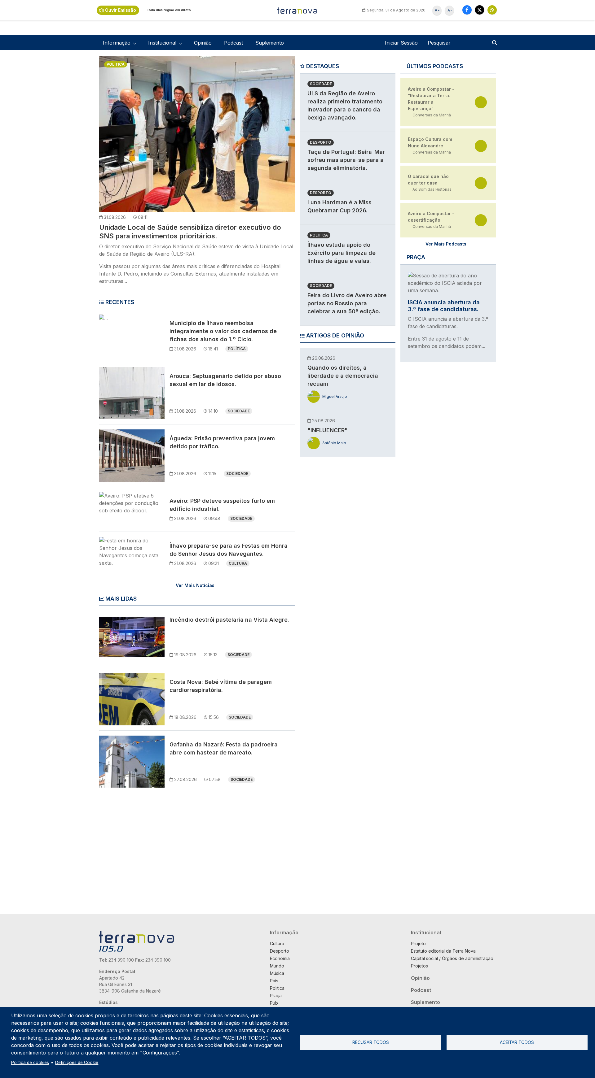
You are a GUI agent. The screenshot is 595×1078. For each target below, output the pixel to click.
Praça (276, 995)
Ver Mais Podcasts (445, 243)
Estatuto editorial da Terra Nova (443, 951)
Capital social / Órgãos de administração (452, 958)
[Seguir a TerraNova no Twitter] (479, 9)
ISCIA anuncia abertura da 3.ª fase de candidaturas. (444, 305)
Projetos (419, 965)
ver (481, 102)
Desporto (320, 142)
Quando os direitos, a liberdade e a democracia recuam (342, 375)
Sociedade (239, 411)
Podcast (233, 43)
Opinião (203, 43)
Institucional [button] (162, 43)
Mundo (277, 965)
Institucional (426, 932)
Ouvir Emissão (120, 10)
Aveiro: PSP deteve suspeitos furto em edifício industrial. (222, 505)
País (274, 980)
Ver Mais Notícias (195, 585)
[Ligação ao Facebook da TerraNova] (467, 9)
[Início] (297, 10)
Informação (284, 932)
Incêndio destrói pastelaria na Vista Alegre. (229, 619)
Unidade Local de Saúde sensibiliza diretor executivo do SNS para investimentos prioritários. (190, 231)
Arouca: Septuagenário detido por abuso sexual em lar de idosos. (225, 380)
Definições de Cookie (76, 1062)
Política (116, 64)
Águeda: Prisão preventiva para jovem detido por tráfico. (222, 442)
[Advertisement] (346, 557)
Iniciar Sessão (401, 43)
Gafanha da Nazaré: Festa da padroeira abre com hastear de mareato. (224, 748)
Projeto (418, 943)
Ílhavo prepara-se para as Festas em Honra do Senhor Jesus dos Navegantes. (229, 549)
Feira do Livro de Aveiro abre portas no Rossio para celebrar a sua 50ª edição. (346, 303)
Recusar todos (370, 1042)
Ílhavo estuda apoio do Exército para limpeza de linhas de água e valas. (341, 252)
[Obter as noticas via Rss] (492, 9)
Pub (274, 1003)
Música (277, 973)
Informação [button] (116, 43)
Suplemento (269, 43)
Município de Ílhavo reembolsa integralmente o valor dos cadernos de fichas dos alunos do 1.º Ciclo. (223, 331)
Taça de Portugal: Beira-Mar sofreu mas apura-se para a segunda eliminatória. (346, 160)
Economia (280, 958)
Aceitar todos (517, 1042)
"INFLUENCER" (327, 430)
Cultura (238, 563)
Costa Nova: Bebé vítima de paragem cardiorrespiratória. (221, 686)
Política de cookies (30, 1062)
